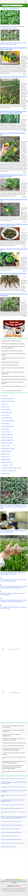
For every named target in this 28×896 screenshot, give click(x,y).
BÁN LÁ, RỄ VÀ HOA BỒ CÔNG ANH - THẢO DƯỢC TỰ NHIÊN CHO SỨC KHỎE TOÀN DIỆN (13, 507)
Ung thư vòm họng (7, 418)
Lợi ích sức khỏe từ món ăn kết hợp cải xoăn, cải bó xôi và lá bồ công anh (13, 225)
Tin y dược (5, 395)
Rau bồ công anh (14, 8)
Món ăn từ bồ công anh (8, 401)
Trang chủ (4, 8)
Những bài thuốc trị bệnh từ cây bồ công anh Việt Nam (14, 379)
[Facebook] (5, 894)
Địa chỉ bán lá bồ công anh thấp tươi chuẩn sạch (13, 77)
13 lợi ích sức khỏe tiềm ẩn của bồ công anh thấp (12, 134)
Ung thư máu (5, 407)
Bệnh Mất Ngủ (6, 459)
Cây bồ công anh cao (8, 398)
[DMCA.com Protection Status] (18, 879)
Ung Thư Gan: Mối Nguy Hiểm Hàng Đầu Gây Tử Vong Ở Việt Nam (13, 531)
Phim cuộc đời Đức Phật (9, 470)
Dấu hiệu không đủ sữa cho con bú (8, 846)
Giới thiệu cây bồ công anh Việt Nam (10, 365)
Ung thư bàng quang (7, 426)
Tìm (24, 5)
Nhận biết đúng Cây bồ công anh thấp (10, 362)
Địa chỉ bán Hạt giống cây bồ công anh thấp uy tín (11, 832)
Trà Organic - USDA (7, 465)
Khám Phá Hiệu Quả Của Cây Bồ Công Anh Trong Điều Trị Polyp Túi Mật (13, 48)
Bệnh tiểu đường (6, 451)
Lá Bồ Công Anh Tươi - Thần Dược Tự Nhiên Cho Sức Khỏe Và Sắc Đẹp (13, 43)
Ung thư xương (6, 432)
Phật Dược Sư (6, 456)
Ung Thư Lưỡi (6, 445)
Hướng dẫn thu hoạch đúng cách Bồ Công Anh (13, 274)
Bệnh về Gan (5, 454)
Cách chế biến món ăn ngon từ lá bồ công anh (12, 350)
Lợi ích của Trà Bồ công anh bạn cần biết (11, 390)
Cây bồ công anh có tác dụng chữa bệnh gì (11, 340)
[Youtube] (15, 894)
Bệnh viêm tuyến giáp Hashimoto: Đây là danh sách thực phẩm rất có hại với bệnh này (13, 587)
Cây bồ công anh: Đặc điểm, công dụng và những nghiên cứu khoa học (12, 573)
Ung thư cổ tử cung (7, 437)
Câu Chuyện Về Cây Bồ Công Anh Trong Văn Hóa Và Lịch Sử (13, 607)
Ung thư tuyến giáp (7, 434)
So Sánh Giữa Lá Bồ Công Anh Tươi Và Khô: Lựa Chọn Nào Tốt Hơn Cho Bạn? (14, 791)
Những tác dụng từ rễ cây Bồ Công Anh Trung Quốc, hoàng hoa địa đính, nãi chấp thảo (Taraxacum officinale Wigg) (12, 767)
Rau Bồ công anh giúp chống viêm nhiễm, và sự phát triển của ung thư (13, 175)
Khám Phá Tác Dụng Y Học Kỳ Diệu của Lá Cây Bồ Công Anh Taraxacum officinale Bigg (13, 112)
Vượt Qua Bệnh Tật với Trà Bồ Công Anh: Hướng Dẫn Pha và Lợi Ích (12, 27)
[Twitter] (8, 894)
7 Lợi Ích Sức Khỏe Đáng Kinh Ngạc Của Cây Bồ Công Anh (13, 804)
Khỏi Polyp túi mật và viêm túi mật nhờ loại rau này (13, 376)
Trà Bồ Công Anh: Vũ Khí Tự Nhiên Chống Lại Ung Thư (12, 808)
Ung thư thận (5, 415)
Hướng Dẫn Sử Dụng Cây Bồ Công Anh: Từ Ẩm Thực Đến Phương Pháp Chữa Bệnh (12, 800)
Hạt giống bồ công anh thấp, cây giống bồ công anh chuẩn (13, 843)
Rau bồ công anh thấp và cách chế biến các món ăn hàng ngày (13, 294)
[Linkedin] (19, 894)
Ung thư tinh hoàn (7, 412)
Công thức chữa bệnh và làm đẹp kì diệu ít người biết (13, 249)
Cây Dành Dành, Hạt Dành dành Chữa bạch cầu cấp (11, 839)
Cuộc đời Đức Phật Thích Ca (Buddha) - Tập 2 (10, 836)
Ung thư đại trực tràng (8, 448)
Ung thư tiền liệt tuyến (8, 420)
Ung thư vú (5, 404)
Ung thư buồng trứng (8, 440)
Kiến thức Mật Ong (7, 462)
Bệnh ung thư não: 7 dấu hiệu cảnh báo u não (10, 828)
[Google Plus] (12, 894)
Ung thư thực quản (7, 443)
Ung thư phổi (5, 429)
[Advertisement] (14, 863)
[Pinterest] (22, 894)
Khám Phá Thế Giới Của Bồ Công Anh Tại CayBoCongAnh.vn (12, 594)
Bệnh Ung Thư (6, 473)
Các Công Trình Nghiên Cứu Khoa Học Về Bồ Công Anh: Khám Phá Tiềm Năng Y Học (13, 600)
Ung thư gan (5, 423)
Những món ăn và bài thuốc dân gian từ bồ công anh (13, 200)
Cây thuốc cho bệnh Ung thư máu (11, 468)
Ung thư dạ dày (6, 409)
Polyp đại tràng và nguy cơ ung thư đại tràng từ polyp (12, 825)
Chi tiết (24, 73)
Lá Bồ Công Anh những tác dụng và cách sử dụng (13, 343)
